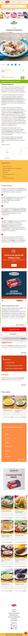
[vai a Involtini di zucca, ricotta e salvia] (21, 501)
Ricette (5, 9)
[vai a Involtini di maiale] (21, 526)
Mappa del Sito (14, 615)
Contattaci (14, 618)
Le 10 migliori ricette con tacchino (14, 365)
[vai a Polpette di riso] (7, 574)
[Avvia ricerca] (23, 6)
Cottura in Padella (9, 362)
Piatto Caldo (8, 446)
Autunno (7, 450)
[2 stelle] (6, 70)
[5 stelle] (12, 70)
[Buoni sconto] (20, 2)
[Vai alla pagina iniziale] (14, 606)
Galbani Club (14, 2)
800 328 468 (19, 635)
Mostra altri (21, 459)
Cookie (14, 609)
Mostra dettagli (20, 324)
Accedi (14, 265)
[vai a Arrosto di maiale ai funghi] (21, 550)
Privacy (14, 611)
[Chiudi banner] (25, 300)
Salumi (7, 434)
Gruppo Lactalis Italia (14, 617)
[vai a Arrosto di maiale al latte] (7, 550)
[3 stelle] (8, 70)
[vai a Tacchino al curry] (8, 402)
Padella (7, 442)
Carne (6, 430)
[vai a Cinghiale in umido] (21, 574)
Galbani (2, 9)
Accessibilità (14, 620)
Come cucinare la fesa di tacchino (14, 368)
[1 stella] (5, 70)
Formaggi (7, 438)
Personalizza (13, 334)
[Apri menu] (2, 2)
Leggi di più (23, 338)
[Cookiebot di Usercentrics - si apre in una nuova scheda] (17, 301)
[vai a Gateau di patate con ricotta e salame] (7, 526)
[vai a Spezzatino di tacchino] (20, 402)
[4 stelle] (10, 70)
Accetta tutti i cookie (14, 329)
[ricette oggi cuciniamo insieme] (14, 15)
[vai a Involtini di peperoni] (7, 501)
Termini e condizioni (14, 613)
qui (7, 316)
